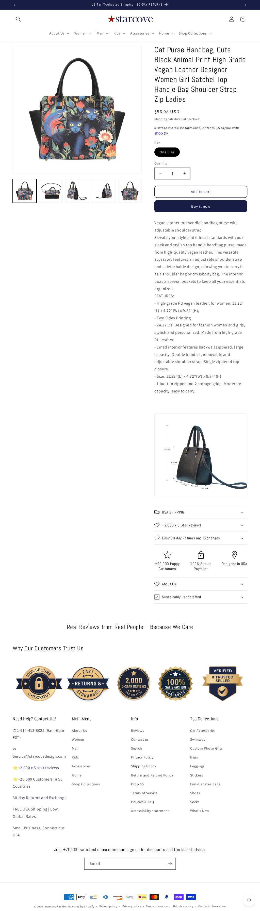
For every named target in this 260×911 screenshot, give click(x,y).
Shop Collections (86, 784)
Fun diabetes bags (205, 784)
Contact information (212, 906)
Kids (75, 757)
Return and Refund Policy (152, 775)
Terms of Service (144, 793)
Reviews (137, 730)
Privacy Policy (142, 757)
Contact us (140, 739)
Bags (194, 757)
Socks (195, 802)
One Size (167, 152)
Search (136, 748)
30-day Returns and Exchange (40, 797)
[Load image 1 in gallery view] (25, 191)
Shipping (160, 119)
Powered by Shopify (81, 906)
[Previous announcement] (14, 5)
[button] (18, 19)
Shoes (195, 793)
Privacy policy (131, 906)
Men (75, 748)
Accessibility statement (150, 810)
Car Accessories (203, 730)
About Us (79, 730)
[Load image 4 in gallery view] (104, 191)
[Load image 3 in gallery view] (77, 191)
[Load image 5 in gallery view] (130, 191)
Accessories (81, 766)
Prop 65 (137, 784)
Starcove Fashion (56, 906)
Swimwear (198, 739)
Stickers (196, 775)
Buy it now (200, 206)
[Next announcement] (245, 5)
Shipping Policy (143, 766)
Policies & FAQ (142, 802)
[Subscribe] (169, 864)
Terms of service (156, 906)
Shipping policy (182, 906)
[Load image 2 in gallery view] (51, 191)
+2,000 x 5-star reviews (38, 767)
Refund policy (108, 906)
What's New (199, 810)
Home (77, 775)
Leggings (197, 766)
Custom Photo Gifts (206, 748)
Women (78, 739)
